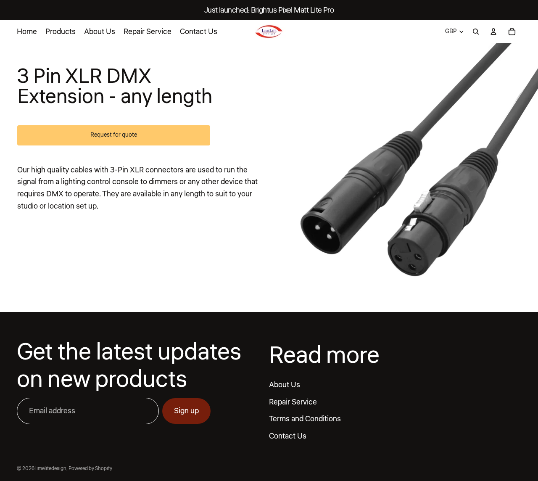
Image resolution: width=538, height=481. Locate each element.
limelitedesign (50, 468)
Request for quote (113, 135)
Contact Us (287, 436)
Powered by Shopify (90, 468)
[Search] (476, 31)
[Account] (493, 31)
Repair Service (293, 401)
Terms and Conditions (305, 418)
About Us (284, 384)
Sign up (186, 410)
